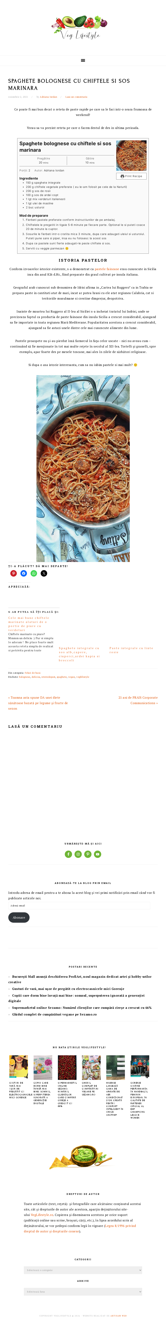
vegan (71, 677)
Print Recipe (133, 176)
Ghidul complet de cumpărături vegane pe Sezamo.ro (54, 1014)
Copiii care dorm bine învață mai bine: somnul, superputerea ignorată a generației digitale (42, 1093)
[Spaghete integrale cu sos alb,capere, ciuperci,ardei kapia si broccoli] (82, 629)
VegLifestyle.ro (42, 1215)
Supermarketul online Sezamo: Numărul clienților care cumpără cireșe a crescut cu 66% (82, 1008)
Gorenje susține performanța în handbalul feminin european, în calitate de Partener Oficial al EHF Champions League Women (139, 1100)
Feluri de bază (33, 672)
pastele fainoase (107, 269)
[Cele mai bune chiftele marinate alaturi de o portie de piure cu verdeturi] (33, 634)
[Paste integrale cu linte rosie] (133, 629)
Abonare (19, 917)
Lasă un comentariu (76, 96)
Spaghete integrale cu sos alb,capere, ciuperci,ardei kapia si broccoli (79, 654)
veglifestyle (82, 677)
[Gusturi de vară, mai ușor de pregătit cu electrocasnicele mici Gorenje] (18, 1079)
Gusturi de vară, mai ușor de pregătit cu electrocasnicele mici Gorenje (68, 989)
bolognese (24, 677)
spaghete (62, 677)
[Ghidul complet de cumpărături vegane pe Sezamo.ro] (91, 1079)
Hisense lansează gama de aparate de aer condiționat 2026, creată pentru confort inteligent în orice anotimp (114, 1099)
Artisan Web (119, 1316)
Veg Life (83, 26)
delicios (36, 677)
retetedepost (48, 677)
